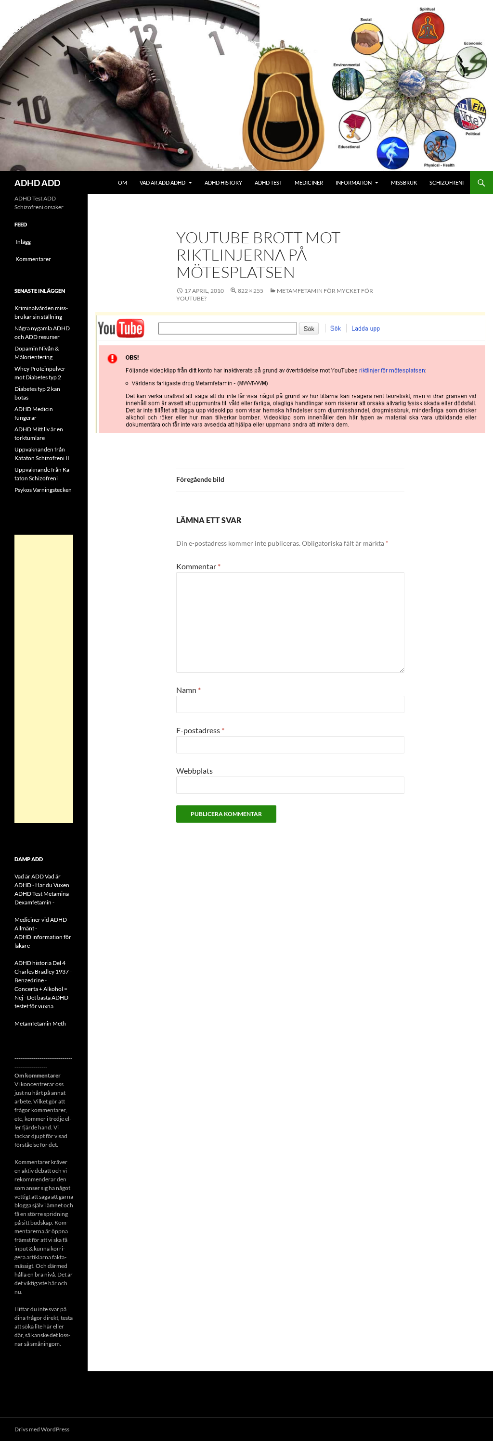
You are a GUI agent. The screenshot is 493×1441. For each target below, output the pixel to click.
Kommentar (198, 566)
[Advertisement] (43, 679)
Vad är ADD (29, 876)
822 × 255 (250, 290)
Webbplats (194, 770)
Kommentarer (33, 259)
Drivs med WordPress (41, 1429)
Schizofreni (446, 182)
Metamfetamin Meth (40, 1023)
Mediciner (309, 182)
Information (354, 182)
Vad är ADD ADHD (162, 182)
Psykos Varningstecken (43, 489)
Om (122, 182)
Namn (188, 689)
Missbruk (404, 182)
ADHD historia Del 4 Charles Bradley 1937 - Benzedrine (43, 971)
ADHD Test (268, 182)
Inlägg (23, 241)
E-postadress (200, 730)
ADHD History (223, 182)
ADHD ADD (37, 182)
